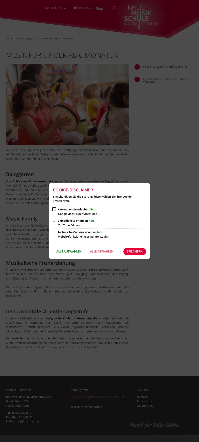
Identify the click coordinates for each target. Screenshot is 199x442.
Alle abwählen (101, 251)
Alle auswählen (69, 251)
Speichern (135, 251)
